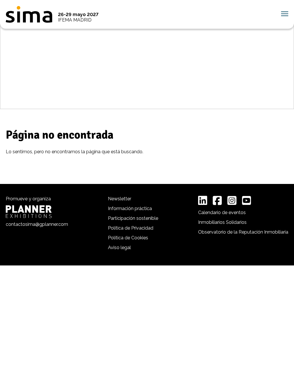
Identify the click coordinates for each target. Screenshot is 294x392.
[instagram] (232, 200)
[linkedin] (202, 200)
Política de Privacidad (130, 228)
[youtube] (246, 200)
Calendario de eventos (222, 212)
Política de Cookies (128, 237)
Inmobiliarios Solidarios (222, 222)
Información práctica (130, 208)
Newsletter (119, 198)
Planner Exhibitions (29, 211)
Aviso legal (119, 247)
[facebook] (217, 200)
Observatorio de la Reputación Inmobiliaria (243, 232)
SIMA (29, 14)
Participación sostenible (133, 218)
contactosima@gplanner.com (37, 224)
